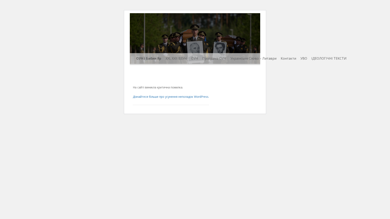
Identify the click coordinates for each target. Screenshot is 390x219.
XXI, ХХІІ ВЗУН (176, 58)
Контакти (288, 58)
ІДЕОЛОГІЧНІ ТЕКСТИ (329, 58)
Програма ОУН (214, 58)
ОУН (194, 58)
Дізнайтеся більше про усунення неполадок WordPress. (171, 97)
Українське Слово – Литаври (253, 58)
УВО (303, 58)
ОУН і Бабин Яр (148, 58)
